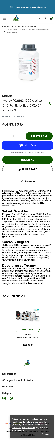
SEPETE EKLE (39, 136)
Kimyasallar (7, 26)
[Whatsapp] (11, 398)
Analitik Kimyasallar (27, 26)
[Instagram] (4, 398)
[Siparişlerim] (45, 18)
